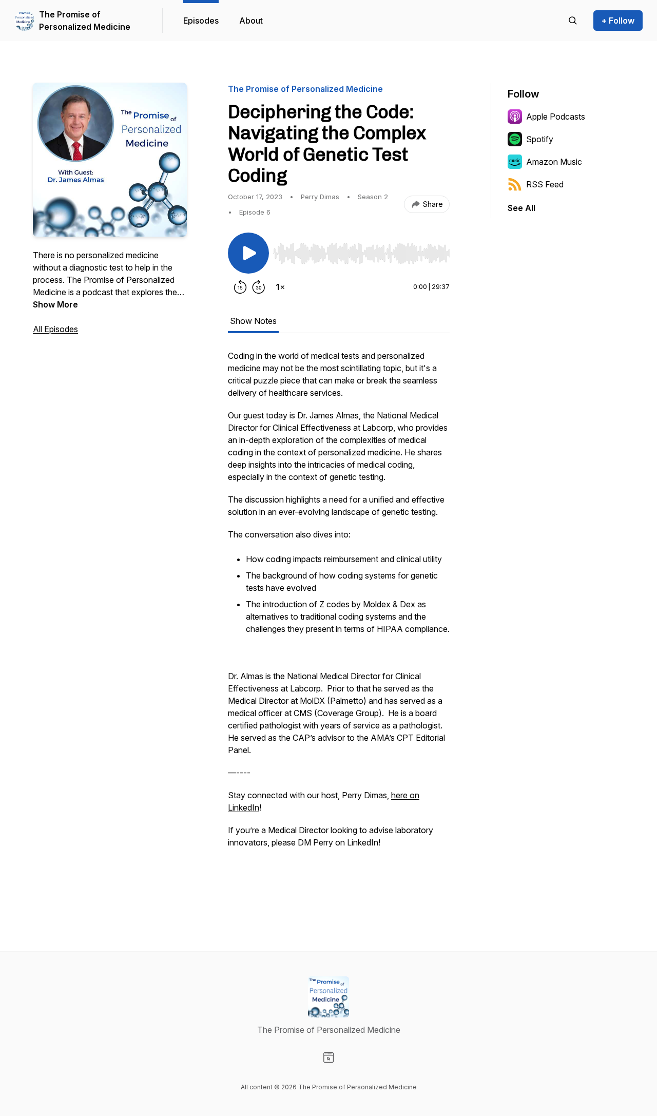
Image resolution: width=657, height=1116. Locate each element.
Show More (55, 304)
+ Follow (618, 20)
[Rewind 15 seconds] (240, 287)
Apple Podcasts (555, 116)
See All (521, 208)
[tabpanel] (339, 622)
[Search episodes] (573, 20)
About (251, 20)
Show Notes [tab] (253, 321)
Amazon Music (554, 162)
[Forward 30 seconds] (259, 287)
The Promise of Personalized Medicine (84, 20)
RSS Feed (545, 184)
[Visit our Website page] (328, 1057)
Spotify (539, 139)
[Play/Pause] (248, 253)
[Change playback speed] (280, 287)
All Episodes (55, 329)
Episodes (201, 20)
